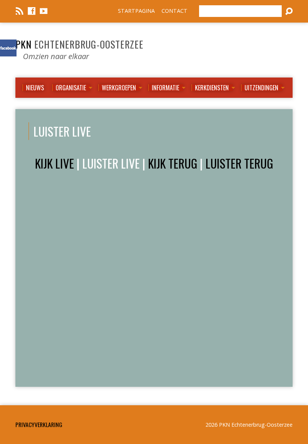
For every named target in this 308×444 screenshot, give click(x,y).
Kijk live (54, 163)
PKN (79, 44)
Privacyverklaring (38, 424)
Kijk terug (172, 163)
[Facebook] (31, 11)
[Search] (289, 11)
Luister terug (239, 163)
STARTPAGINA (136, 10)
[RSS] (19, 11)
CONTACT (174, 10)
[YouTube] (43, 11)
